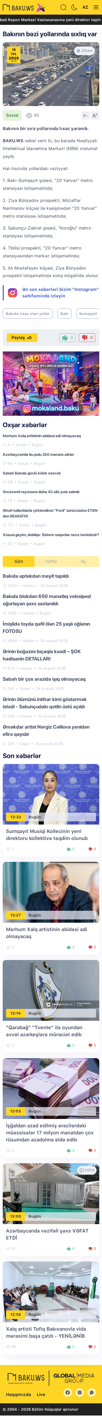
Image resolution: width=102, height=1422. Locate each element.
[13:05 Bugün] (51, 1088)
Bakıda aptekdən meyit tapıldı (36, 576)
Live (41, 1394)
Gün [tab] (18, 561)
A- (85, 115)
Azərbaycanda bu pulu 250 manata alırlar (38, 454)
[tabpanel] (51, 659)
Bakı (64, 313)
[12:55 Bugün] (51, 1291)
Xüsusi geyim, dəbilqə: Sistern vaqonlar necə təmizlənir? (51, 535)
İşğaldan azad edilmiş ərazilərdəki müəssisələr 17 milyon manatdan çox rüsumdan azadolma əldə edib (50, 1132)
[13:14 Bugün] (51, 990)
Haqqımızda (18, 1394)
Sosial (12, 115)
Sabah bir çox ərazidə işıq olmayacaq (44, 679)
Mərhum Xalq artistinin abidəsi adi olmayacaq (42, 436)
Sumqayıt (88, 313)
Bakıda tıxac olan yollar (28, 313)
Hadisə (28, 585)
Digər (24, 744)
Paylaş (18, 337)
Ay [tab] (83, 561)
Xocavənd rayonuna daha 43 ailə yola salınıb (41, 492)
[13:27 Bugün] (51, 892)
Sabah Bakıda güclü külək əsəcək (32, 473)
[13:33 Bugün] (51, 793)
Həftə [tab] (51, 561)
